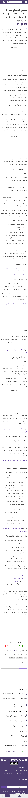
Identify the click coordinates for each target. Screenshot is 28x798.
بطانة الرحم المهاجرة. (18, 576)
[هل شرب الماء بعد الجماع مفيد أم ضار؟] (22, 705)
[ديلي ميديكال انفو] (3, 2)
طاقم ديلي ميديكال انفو (22, 651)
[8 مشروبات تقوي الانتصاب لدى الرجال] (22, 726)
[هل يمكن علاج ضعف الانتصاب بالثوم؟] (22, 721)
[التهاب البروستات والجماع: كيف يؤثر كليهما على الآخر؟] (22, 716)
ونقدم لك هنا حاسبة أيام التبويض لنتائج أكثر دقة (14, 304)
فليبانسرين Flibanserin (11, 735)
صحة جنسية (10, 6)
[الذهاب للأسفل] (2, 790)
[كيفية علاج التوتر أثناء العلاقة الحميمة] (22, 694)
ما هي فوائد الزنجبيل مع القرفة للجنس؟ (16, 274)
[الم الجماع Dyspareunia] (22, 746)
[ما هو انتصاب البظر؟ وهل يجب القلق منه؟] (22, 700)
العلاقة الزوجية (12, 657)
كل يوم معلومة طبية (16, 650)
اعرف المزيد (20, 796)
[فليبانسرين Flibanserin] (22, 736)
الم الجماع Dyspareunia (11, 745)
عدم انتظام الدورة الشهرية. (17, 573)
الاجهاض (17, 581)
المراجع (24, 662)
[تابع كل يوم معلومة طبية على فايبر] (14, 752)
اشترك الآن (4, 787)
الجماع (25, 657)
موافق (7, 795)
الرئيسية (25, 6)
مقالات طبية (18, 6)
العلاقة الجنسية (19, 657)
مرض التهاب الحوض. (18, 578)
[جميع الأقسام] (26, 2)
